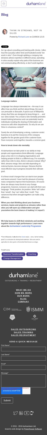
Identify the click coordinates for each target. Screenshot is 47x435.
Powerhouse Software (33, 429)
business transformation (13, 254)
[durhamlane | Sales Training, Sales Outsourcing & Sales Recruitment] (36, 3)
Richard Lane (23, 37)
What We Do (23, 290)
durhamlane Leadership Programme (25, 226)
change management (12, 258)
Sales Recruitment (23, 335)
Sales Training (23, 332)
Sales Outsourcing (23, 329)
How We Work (23, 293)
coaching (32, 254)
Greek (23, 237)
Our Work (23, 296)
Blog (23, 299)
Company (23, 302)
